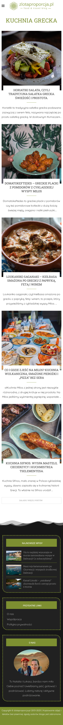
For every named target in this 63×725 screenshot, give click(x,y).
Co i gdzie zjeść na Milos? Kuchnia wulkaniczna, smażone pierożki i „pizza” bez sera (31, 374)
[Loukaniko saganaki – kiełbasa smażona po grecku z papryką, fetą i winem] (31, 247)
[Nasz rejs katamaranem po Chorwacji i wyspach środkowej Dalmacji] (13, 570)
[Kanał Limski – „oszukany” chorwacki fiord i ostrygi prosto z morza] (13, 584)
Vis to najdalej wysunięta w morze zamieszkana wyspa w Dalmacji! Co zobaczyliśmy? (38, 555)
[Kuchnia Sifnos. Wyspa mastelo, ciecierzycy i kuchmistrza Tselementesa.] (31, 433)
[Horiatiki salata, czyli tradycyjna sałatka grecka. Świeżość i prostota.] (31, 60)
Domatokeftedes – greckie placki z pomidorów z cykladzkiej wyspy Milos (31, 187)
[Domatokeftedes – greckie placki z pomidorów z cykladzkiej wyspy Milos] (31, 154)
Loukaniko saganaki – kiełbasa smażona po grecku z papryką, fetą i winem (31, 280)
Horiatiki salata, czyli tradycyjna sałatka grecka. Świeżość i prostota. (31, 94)
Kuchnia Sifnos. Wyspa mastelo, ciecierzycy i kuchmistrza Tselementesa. (31, 467)
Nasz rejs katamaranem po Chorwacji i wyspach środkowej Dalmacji (40, 569)
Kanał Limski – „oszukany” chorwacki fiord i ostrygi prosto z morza (39, 583)
